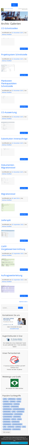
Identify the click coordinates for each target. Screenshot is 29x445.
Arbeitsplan (13, 401)
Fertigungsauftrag (7, 429)
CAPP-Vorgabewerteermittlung (13, 248)
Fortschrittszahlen (16, 429)
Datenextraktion (17, 416)
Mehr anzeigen (6, 432)
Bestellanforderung (7, 408)
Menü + (14, 5)
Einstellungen (14, 443)
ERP (5, 426)
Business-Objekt (7, 411)
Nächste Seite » (23, 301)
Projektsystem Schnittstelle (14, 54)
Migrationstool (8, 193)
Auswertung (16, 403)
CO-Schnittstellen (9, 28)
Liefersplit (6, 220)
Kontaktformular (14, 328)
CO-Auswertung (9, 112)
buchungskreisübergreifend (19, 408)
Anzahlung (6, 401)
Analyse (18, 398)
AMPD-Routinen (12, 398)
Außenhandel (6, 406)
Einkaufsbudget (7, 421)
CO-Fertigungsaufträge (8, 413)
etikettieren (18, 426)
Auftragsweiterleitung (11, 275)
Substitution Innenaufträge (14, 138)
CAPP (14, 411)
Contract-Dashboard (7, 416)
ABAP (5, 398)
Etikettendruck (11, 426)
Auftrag (18, 401)
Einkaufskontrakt (15, 421)
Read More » (24, 49)
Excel (24, 426)
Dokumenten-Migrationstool (8, 166)
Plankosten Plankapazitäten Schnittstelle (9, 83)
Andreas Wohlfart (7, 34)
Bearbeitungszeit (15, 406)
